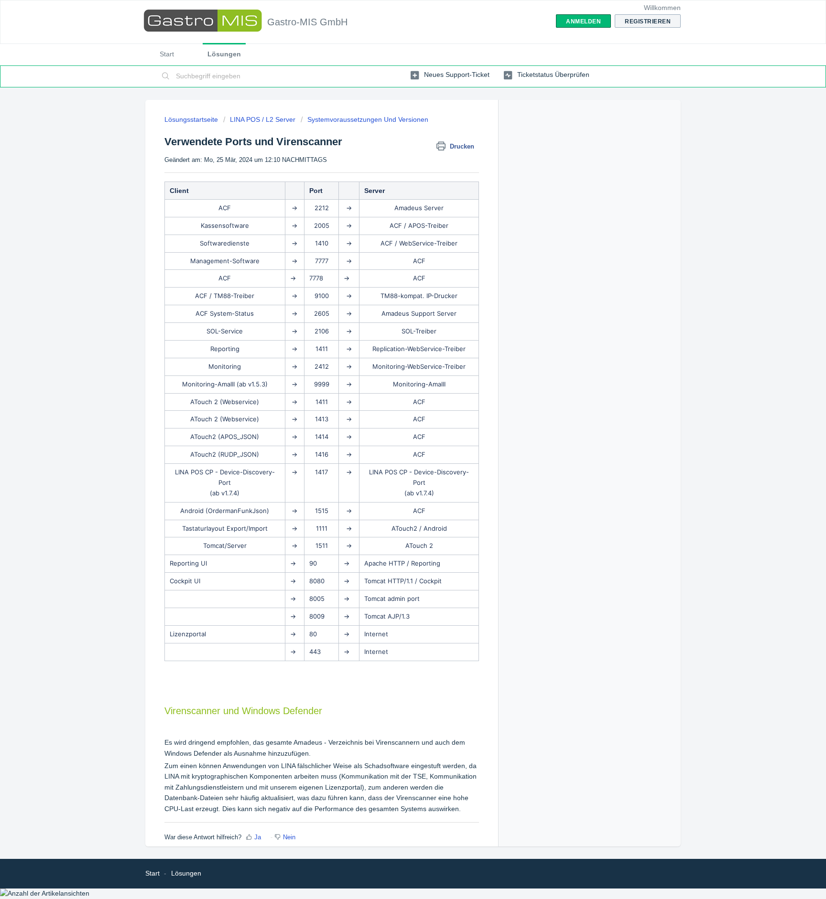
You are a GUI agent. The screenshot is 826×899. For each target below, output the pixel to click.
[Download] (395, 331)
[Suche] (166, 76)
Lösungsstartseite (192, 119)
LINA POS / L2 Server (262, 119)
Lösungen (224, 54)
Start (167, 54)
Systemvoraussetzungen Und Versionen (367, 119)
